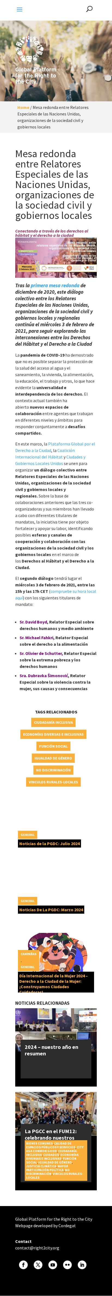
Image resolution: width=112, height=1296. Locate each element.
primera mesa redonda (55, 285)
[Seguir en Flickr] (67, 1265)
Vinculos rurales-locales (53, 782)
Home (23, 107)
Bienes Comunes (39, 1143)
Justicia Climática (41, 1166)
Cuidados (51, 1155)
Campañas (28, 954)
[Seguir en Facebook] (23, 1265)
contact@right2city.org (37, 1247)
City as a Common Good (54, 1149)
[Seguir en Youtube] (52, 1265)
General (28, 835)
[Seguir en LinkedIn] (82, 1265)
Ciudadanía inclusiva (53, 722)
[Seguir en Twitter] (38, 1265)
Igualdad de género (53, 758)
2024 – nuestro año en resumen (51, 1050)
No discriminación (53, 770)
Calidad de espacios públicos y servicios (50, 1145)
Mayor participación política (47, 1168)
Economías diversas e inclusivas (53, 734)
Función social (53, 746)
